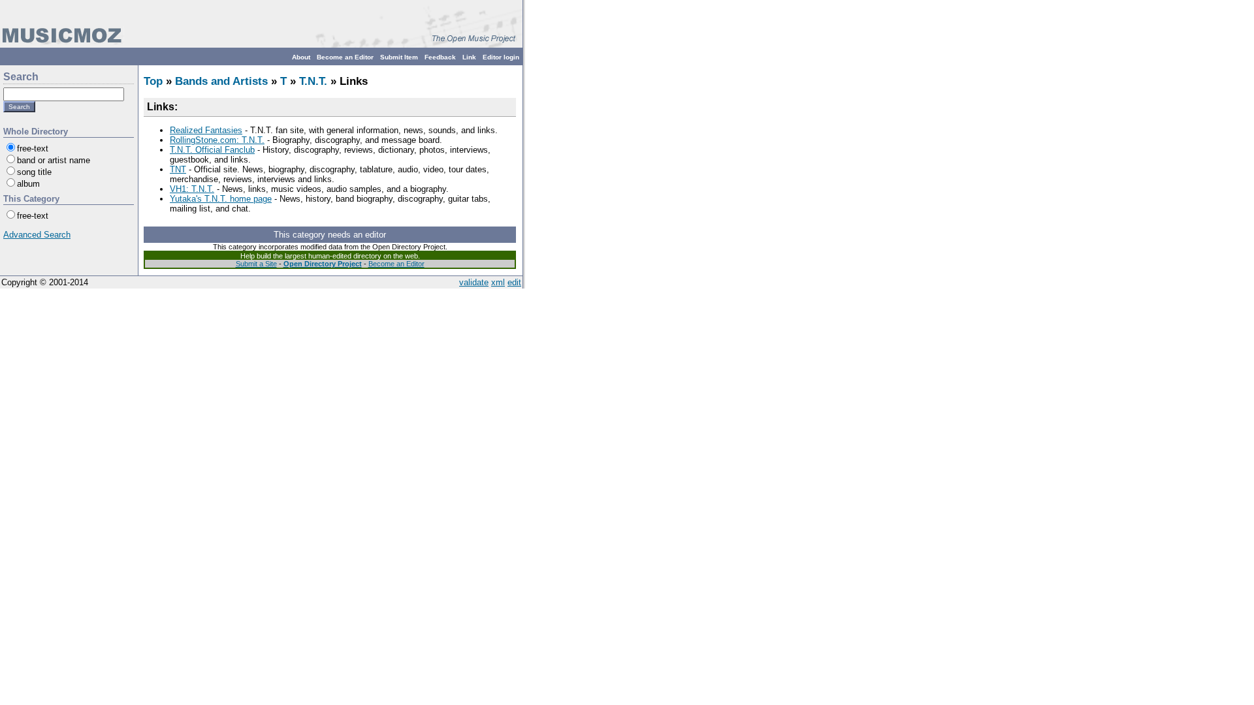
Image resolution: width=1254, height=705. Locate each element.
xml (498, 282)
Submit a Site (256, 264)
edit (514, 282)
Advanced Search (37, 235)
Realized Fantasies (206, 130)
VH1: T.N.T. (192, 189)
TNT (178, 169)
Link (469, 57)
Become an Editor (345, 57)
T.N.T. (313, 81)
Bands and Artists (221, 81)
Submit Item (399, 57)
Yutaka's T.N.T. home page (221, 199)
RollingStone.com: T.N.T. (217, 140)
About (301, 57)
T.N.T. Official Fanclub (212, 150)
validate (474, 282)
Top (153, 81)
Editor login (501, 57)
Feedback (440, 57)
